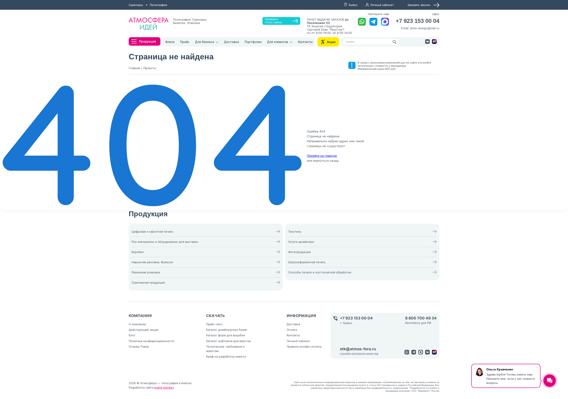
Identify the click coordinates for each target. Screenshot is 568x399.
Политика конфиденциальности (151, 341)
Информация (301, 315)
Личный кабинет (382, 5)
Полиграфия (158, 5)
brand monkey (164, 387)
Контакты (305, 42)
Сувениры (136, 5)
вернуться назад (326, 160)
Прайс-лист (214, 324)
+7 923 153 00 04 (417, 21)
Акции (331, 42)
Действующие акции (143, 329)
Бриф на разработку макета (226, 356)
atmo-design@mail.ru (424, 28)
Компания (140, 315)
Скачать (215, 315)
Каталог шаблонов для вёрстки (228, 341)
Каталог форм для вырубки (225, 335)
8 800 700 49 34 (421, 318)
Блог (132, 335)
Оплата (292, 329)
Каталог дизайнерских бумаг (226, 329)
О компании (137, 324)
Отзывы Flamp (139, 346)
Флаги (169, 42)
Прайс (184, 42)
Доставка (231, 42)
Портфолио (253, 42)
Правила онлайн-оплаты (304, 346)
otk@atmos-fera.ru (358, 349)
